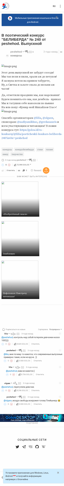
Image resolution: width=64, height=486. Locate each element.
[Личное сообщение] (30, 51)
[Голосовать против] (9, 165)
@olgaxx (48, 118)
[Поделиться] (2, 170)
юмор (5, 154)
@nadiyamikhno (27, 122)
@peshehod (7, 337)
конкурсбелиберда (24, 149)
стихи (40, 149)
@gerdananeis (48, 122)
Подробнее (32, 423)
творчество (17, 154)
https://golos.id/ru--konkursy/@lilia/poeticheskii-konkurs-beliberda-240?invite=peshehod (31, 134)
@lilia (37, 118)
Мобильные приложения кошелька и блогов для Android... (36, 20)
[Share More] (46, 170)
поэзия (49, 149)
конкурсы (16, 55)
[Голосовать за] (2, 165)
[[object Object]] (19, 170)
